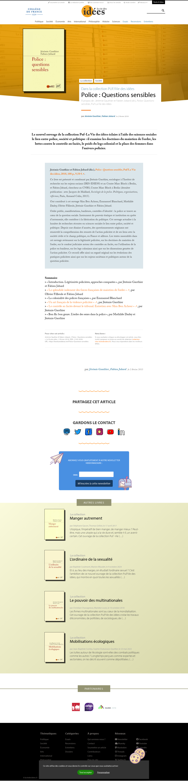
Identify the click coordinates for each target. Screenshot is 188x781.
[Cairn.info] (107, 707)
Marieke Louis (100, 607)
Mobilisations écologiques (92, 641)
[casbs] (76, 707)
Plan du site (93, 759)
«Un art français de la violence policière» (70, 302)
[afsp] (89, 707)
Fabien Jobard (108, 116)
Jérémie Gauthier (93, 116)
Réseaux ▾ (143, 2)
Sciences (116, 21)
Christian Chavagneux (83, 607)
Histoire (105, 21)
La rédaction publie (77, 2)
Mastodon (122, 747)
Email (75, 475)
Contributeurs (94, 751)
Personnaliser (103, 772)
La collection (86, 80)
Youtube (143, 743)
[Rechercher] (163, 10)
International (80, 21)
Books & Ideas (158, 2)
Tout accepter (85, 772)
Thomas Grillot (95, 525)
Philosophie (94, 21)
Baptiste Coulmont (81, 566)
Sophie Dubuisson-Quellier (105, 648)
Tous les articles (115, 2)
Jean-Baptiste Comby (82, 648)
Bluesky (121, 743)
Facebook (143, 739)
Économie (60, 21)
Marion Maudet (98, 566)
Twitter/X (121, 759)
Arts (69, 21)
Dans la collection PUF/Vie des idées (107, 88)
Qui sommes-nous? (97, 2)
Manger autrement (86, 518)
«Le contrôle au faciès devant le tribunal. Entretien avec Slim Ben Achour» (90, 306)
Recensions (136, 21)
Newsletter (122, 739)
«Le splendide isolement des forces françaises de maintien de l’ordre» (87, 290)
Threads (120, 751)
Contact (91, 743)
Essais (125, 21)
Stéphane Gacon (80, 525)
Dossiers (69, 751)
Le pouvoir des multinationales (96, 600)
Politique (39, 21)
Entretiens (148, 21)
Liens (90, 755)
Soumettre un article (57, 2)
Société (49, 21)
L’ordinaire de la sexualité (91, 559)
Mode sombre (130, 2)
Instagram (121, 755)
